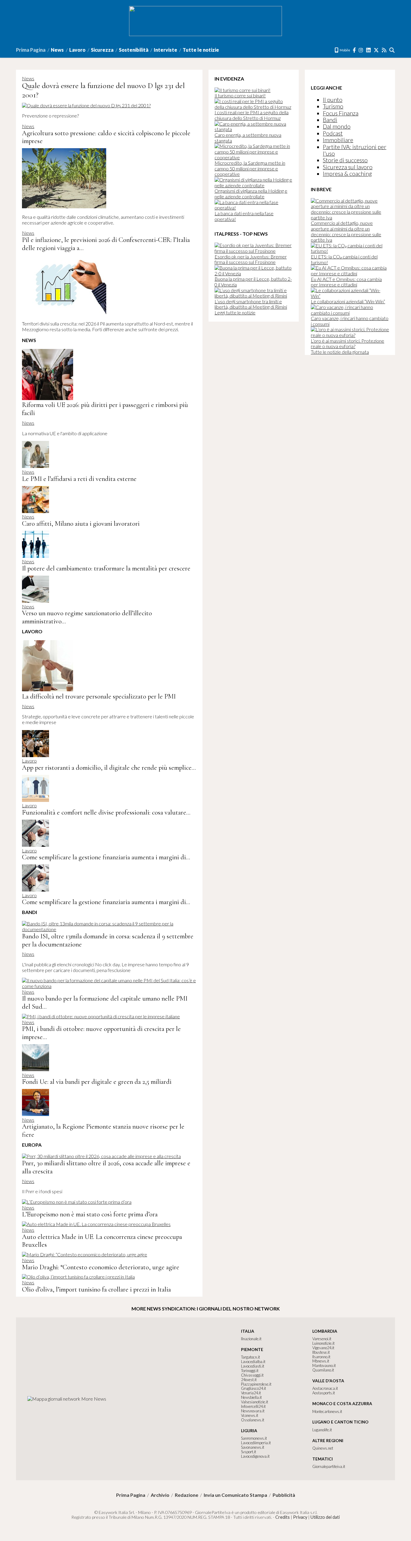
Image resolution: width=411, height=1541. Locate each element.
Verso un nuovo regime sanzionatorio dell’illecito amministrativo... (87, 617)
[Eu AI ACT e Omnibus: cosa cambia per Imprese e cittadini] (350, 273)
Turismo (333, 106)
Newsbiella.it (251, 1397)
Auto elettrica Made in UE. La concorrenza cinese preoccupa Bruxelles (102, 1241)
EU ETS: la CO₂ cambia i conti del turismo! (344, 259)
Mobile (344, 50)
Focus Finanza (340, 113)
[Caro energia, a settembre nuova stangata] (254, 129)
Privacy (300, 1517)
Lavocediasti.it (252, 1366)
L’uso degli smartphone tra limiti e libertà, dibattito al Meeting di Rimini (251, 304)
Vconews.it (249, 1415)
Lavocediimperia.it (256, 1442)
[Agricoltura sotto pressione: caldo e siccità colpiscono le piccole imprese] (64, 206)
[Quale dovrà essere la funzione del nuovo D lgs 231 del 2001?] (86, 105)
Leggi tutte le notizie (235, 312)
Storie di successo (345, 160)
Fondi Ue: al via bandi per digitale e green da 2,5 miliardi (97, 1082)
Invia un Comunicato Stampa (235, 1495)
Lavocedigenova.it (255, 1456)
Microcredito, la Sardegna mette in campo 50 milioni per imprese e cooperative (250, 168)
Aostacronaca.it (325, 1388)
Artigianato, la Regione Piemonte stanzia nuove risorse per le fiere (103, 1130)
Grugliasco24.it (253, 1388)
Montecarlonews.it (327, 1411)
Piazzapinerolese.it (256, 1384)
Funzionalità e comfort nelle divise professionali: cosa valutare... (106, 812)
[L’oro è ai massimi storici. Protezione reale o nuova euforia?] (350, 335)
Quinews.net (322, 1448)
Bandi (330, 119)
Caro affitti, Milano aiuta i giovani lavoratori (81, 523)
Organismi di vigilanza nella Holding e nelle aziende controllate (251, 193)
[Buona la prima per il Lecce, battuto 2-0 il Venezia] (254, 273)
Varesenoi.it (321, 1338)
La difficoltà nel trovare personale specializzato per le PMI (99, 696)
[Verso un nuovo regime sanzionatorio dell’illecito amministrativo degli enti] (35, 601)
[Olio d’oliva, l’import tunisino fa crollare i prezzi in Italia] (78, 1277)
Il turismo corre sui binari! (240, 95)
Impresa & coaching (347, 173)
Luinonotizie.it (323, 1343)
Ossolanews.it (252, 1419)
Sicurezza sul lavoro (347, 167)
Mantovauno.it (324, 1365)
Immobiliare (338, 139)
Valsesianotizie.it (254, 1401)
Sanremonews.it (254, 1438)
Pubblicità (284, 1495)
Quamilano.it (323, 1370)
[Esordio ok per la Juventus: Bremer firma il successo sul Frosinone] (254, 251)
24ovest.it (249, 1379)
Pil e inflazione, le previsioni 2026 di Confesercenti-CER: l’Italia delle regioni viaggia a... (106, 244)
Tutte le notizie (201, 50)
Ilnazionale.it (251, 1338)
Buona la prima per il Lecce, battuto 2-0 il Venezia (253, 281)
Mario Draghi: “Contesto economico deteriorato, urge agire (100, 1267)
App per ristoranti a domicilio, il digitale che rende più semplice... (109, 767)
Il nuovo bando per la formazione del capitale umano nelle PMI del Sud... (104, 1002)
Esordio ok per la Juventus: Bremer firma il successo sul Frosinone (251, 259)
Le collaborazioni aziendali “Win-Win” (348, 301)
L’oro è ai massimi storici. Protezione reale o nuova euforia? (347, 343)
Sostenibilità (133, 50)
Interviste (165, 50)
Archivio (160, 1495)
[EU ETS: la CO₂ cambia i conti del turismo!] (350, 251)
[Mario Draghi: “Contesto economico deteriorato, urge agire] (84, 1254)
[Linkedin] (368, 50)
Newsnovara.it (252, 1410)
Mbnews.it (320, 1361)
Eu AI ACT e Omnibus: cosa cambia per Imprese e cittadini (346, 282)
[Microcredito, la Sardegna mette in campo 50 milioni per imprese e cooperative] (254, 157)
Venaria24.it (251, 1392)
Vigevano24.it (323, 1347)
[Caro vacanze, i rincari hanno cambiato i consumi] (350, 313)
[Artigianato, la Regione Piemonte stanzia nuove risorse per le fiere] (35, 1114)
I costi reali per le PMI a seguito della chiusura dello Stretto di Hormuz (252, 115)
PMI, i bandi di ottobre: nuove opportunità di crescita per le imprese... (101, 1033)
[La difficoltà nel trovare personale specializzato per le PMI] (47, 689)
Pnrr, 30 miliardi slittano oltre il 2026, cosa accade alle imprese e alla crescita (106, 1167)
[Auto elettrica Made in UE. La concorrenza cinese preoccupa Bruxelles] (96, 1224)
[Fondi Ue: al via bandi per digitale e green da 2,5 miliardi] (35, 1069)
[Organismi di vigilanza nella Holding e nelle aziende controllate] (254, 185)
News (57, 50)
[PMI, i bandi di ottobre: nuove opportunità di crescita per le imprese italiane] (101, 1016)
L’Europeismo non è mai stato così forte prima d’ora (90, 1214)
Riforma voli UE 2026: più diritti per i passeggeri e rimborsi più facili (105, 409)
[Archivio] (392, 50)
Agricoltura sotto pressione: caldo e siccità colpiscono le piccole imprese (106, 137)
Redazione (186, 1495)
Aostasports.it (323, 1392)
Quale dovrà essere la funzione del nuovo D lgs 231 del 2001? (103, 90)
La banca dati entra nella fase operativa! (244, 216)
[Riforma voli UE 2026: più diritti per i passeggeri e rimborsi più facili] (47, 398)
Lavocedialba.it (253, 1361)
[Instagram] (361, 50)
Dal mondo (337, 126)
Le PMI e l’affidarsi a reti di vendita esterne (79, 479)
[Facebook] (354, 50)
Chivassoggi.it (252, 1375)
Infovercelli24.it (253, 1406)
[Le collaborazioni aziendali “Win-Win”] (350, 296)
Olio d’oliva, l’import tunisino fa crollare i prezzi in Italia (96, 1289)
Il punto (332, 99)
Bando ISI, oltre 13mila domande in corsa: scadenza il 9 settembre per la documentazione (107, 940)
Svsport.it (248, 1451)
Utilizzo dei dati (325, 1517)
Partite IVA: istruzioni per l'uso (354, 150)
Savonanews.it (252, 1447)
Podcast (333, 133)
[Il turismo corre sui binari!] (242, 90)
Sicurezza (102, 50)
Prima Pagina (30, 50)
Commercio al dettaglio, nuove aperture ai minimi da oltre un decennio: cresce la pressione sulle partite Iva (346, 231)
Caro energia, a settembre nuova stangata (248, 137)
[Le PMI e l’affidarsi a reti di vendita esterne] (35, 466)
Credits (282, 1517)
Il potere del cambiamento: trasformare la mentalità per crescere (106, 568)
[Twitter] (376, 50)
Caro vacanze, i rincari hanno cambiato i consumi (349, 321)
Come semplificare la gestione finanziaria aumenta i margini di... (106, 857)
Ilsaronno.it (321, 1356)
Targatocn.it (250, 1357)
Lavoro (77, 50)
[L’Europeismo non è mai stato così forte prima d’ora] (76, 1202)
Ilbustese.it (321, 1352)
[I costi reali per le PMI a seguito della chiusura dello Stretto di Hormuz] (254, 107)
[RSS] (384, 50)
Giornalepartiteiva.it (328, 1466)
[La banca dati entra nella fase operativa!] (254, 207)
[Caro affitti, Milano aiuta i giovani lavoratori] (35, 511)
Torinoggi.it (249, 1370)
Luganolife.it (322, 1429)
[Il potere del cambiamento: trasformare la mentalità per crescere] (35, 556)
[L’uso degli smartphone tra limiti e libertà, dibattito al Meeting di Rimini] (254, 295)
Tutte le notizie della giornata (340, 352)
